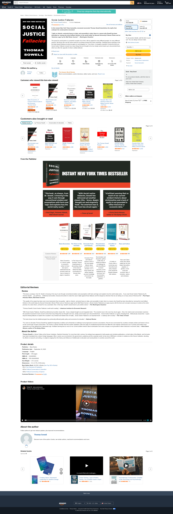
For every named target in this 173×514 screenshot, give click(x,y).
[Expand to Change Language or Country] (141, 3)
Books (22, 15)
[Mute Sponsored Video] (61, 473)
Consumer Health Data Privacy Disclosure (88, 508)
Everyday (68, 7)
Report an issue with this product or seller (65, 54)
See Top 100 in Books (50, 365)
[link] (35, 101)
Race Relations (48, 15)
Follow (41, 73)
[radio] (131, 21)
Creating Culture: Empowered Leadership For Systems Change (49, 478)
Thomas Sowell (57, 22)
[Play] (22, 420)
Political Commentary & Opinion (86, 150)
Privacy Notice (73, 508)
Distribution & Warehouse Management (31, 150)
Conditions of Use (64, 508)
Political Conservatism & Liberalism (36, 369)
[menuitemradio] (148, 420)
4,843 (54, 147)
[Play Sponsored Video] (86, 466)
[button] (4, 7)
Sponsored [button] (23, 453)
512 (123, 148)
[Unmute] (151, 420)
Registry (49, 7)
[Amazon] (6, 2)
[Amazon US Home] (62, 504)
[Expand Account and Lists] (154, 3)
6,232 (141, 148)
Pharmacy (61, 7)
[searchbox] (74, 2)
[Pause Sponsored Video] (61, 469)
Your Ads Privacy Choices (106, 508)
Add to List (131, 89)
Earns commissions (38, 387)
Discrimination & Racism (60, 15)
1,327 (89, 147)
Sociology (41, 15)
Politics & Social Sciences (31, 15)
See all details (55, 68)
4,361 (37, 147)
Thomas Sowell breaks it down (35, 389)
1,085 (71, 147)
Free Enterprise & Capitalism (34, 367)
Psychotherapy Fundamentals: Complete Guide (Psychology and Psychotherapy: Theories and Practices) (130, 478)
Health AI (10, 7)
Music (54, 7)
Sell (44, 7)
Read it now (101, 74)
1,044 (106, 147)
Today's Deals (19, 7)
